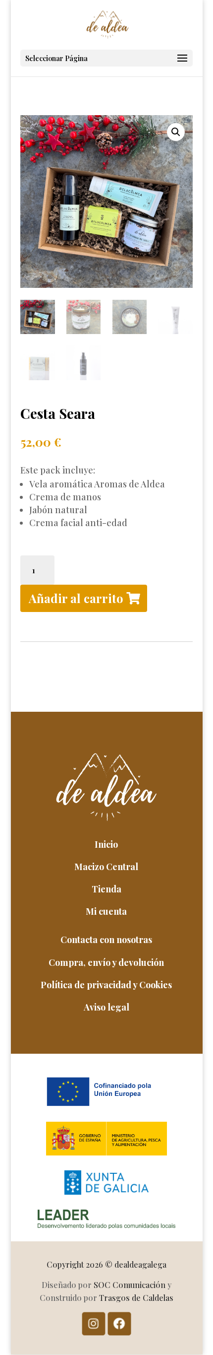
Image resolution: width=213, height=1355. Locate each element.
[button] (176, 132)
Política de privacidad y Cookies (106, 985)
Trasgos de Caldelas (136, 1297)
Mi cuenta (106, 911)
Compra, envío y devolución (106, 962)
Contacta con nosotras (106, 940)
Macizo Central (106, 867)
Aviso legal (106, 1007)
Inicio (106, 844)
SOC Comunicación (129, 1285)
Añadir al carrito (76, 598)
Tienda (106, 889)
